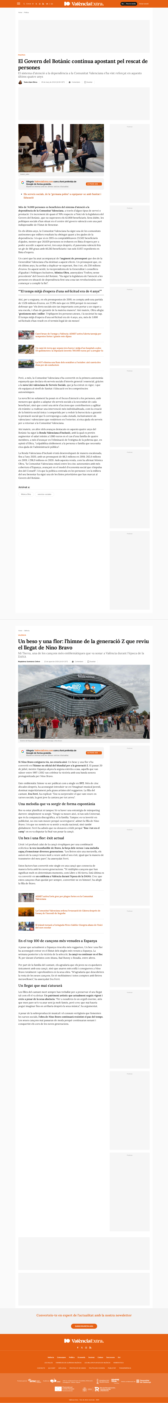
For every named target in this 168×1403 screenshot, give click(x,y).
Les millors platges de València (97, 1362)
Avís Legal (62, 1368)
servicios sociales (44, 494)
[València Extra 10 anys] (84, 1343)
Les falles (48, 1362)
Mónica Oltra (26, 494)
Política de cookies (97, 1368)
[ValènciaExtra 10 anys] (84, 3)
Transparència (125, 1368)
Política (21, 55)
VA (47, 4)
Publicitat (112, 1368)
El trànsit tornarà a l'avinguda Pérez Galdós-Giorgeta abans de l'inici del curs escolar (69, 926)
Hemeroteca (118, 1362)
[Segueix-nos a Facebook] (33, 4)
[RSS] (43, 4)
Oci (119, 1357)
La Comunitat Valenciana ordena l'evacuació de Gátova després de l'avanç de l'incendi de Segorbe (67, 912)
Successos (110, 1357)
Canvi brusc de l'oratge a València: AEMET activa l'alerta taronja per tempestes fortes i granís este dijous (68, 335)
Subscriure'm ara (84, 1326)
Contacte (41, 1368)
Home (20, 12)
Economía (81, 1357)
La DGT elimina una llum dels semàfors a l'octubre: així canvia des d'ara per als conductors (68, 363)
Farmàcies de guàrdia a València (68, 1362)
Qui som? (51, 1368)
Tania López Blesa (30, 82)
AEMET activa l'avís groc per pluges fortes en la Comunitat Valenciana (64, 897)
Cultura (100, 1357)
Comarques (61, 1357)
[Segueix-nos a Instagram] (39, 4)
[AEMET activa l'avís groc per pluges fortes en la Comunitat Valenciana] (26, 897)
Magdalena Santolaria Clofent (29, 662)
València (22, 635)
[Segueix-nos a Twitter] (36, 4)
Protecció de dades (78, 1368)
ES (52, 4)
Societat (91, 1357)
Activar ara (92, 184)
